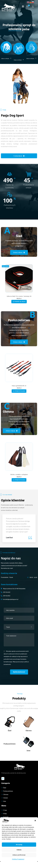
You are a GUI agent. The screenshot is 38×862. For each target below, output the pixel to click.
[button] (35, 820)
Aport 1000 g (19, 386)
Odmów (19, 850)
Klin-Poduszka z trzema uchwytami (19, 474)
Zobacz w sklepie (5, 58)
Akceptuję (19, 844)
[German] (30, 2)
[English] (28, 2)
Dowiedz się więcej (19, 391)
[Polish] (33, 2)
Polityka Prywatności (18, 859)
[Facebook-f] (2, 778)
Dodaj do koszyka (20, 301)
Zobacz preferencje (19, 855)
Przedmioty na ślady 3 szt (19, 296)
